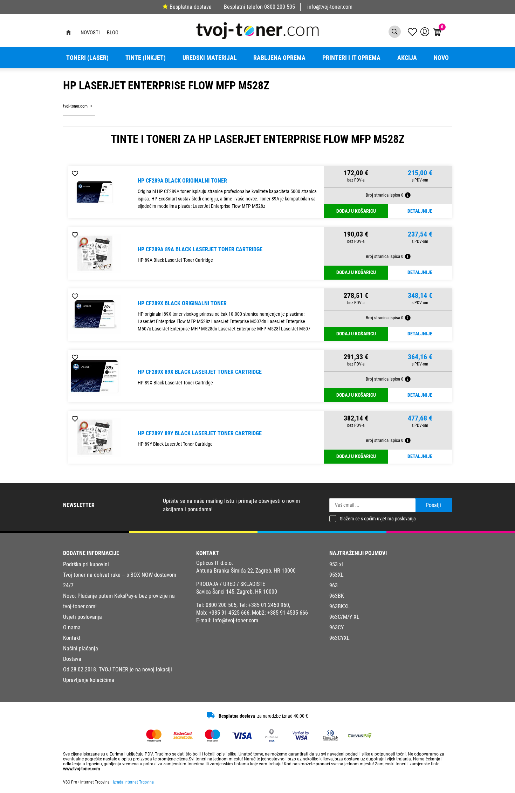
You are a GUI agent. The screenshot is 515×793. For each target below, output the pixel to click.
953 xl (336, 564)
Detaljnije (419, 211)
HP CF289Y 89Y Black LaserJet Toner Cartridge (200, 433)
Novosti (90, 32)
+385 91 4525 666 (229, 612)
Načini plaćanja (80, 648)
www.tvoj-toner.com (81, 768)
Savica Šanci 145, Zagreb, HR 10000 (236, 591)
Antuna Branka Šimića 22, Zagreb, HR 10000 (246, 570)
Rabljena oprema (279, 58)
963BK (336, 596)
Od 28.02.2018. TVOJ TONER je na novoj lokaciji (117, 669)
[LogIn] (424, 31)
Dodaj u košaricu (356, 211)
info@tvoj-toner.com (329, 7)
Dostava (72, 659)
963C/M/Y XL (344, 617)
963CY (336, 627)
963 (333, 585)
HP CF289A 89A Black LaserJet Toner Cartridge (200, 249)
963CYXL (339, 638)
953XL (336, 575)
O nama (72, 627)
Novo (441, 58)
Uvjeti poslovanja (82, 617)
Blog (112, 32)
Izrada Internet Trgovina (133, 782)
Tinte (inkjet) (145, 58)
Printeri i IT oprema (351, 58)
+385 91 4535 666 (287, 612)
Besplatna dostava (191, 7)
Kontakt (72, 638)
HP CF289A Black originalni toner (182, 180)
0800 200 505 (279, 7)
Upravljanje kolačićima (88, 680)
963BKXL (339, 606)
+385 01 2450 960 (268, 605)
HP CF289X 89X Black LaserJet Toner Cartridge (200, 372)
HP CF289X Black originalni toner (182, 303)
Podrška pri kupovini (86, 564)
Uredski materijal (210, 58)
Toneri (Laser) (87, 58)
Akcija (407, 58)
